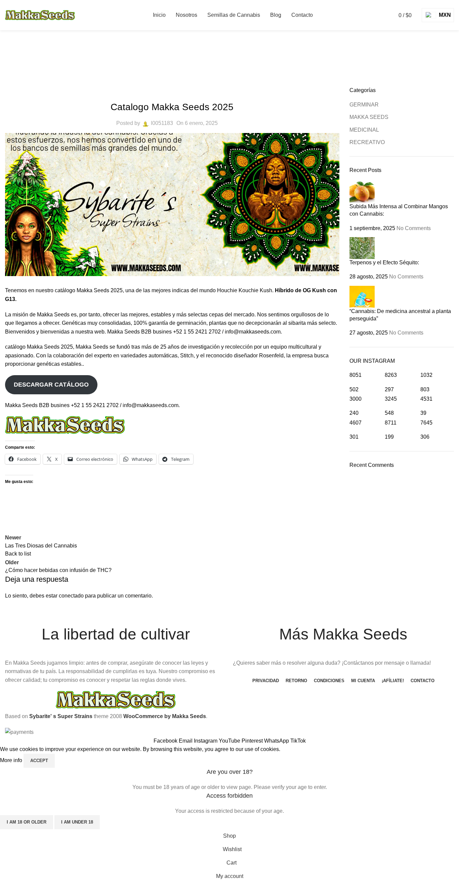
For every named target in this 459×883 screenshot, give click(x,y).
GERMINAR (364, 104)
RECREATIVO (367, 142)
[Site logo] (40, 14)
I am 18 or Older (26, 822)
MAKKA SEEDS (240, 62)
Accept (39, 760)
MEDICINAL (364, 130)
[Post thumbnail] (362, 191)
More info (12, 760)
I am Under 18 (77, 822)
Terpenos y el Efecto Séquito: (384, 262)
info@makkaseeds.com (253, 332)
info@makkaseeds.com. (151, 405)
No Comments (414, 228)
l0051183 (162, 123)
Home (206, 62)
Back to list (18, 554)
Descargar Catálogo (51, 384)
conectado (71, 596)
